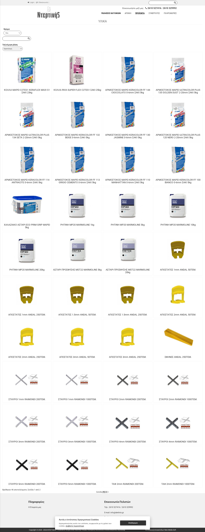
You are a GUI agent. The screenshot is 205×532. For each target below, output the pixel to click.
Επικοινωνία (43, 2)
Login (32, 2)
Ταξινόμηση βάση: (10, 45)
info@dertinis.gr (117, 512)
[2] (106, 492)
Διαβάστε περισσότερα (75, 526)
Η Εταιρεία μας (34, 507)
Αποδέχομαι (133, 523)
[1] (104, 492)
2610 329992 (170, 8)
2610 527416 (154, 8)
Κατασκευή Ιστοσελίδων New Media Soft (160, 530)
